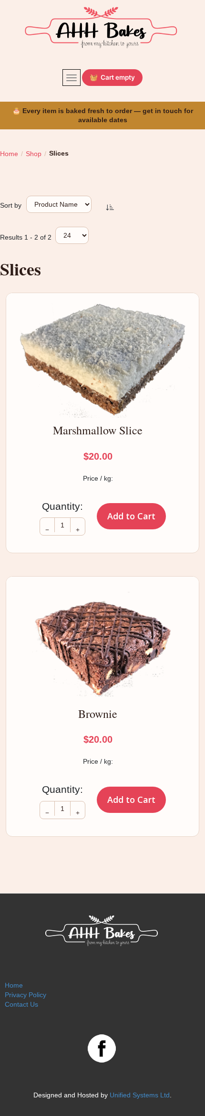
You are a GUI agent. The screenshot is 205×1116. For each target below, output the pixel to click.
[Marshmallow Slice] (102, 360)
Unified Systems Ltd (140, 1095)
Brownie (97, 713)
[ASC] (110, 206)
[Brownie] (102, 643)
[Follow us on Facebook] (101, 1047)
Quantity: (62, 506)
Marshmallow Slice (98, 430)
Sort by (10, 205)
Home (9, 154)
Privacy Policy (25, 995)
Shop (33, 154)
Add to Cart (131, 516)
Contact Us (21, 1004)
